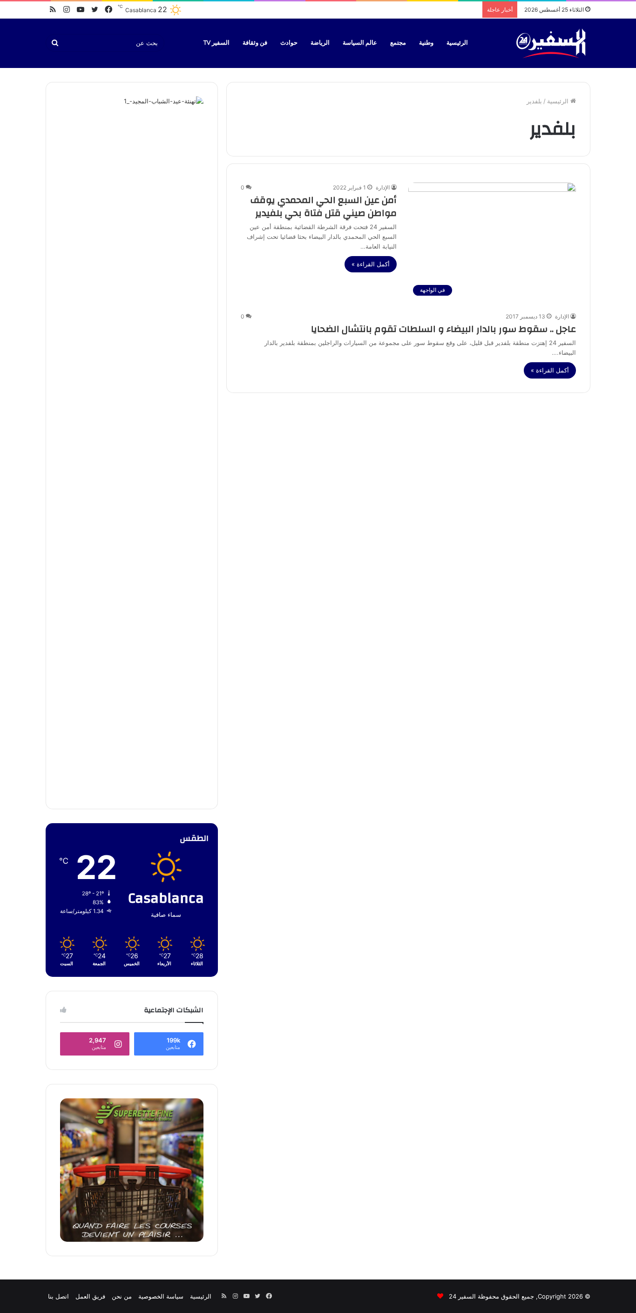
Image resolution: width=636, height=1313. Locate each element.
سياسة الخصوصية (160, 1296)
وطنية (426, 43)
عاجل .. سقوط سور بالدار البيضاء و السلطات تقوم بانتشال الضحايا (443, 329)
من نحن (122, 1296)
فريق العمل (90, 1296)
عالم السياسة (360, 43)
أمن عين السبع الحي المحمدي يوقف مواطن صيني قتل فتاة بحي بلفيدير (323, 206)
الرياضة (320, 43)
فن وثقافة (255, 43)
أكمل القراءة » (371, 264)
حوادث (289, 43)
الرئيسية (457, 43)
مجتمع (398, 43)
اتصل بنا (58, 1296)
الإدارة (383, 187)
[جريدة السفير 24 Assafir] (550, 43)
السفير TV (216, 43)
